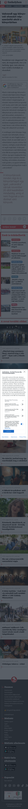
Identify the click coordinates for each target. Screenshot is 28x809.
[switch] (22, 404)
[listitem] (14, 400)
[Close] (24, 372)
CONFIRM (8, 431)
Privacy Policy (22, 437)
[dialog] (14, 404)
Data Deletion (5, 437)
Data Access (14, 437)
